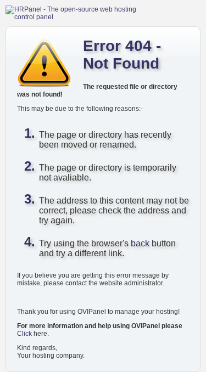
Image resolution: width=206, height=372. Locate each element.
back (140, 243)
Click (24, 333)
